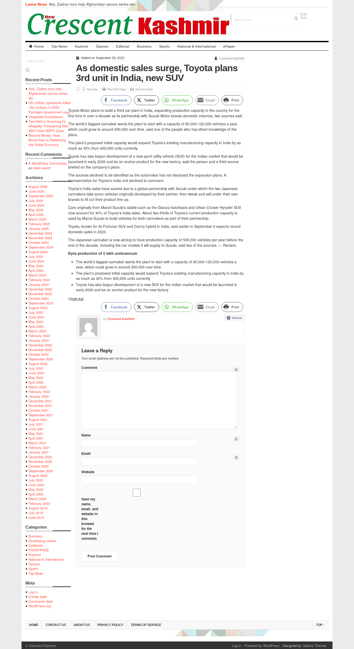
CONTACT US (56, 625)
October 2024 (39, 242)
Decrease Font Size (78, 89)
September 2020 (41, 470)
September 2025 (41, 195)
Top (320, 625)
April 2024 (36, 270)
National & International (196, 46)
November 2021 (40, 405)
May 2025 (36, 209)
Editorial (122, 46)
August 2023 (38, 307)
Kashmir (81, 46)
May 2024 (36, 265)
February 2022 (39, 391)
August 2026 (38, 186)
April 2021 (36, 438)
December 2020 (40, 456)
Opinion (102, 46)
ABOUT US (82, 625)
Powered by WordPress (262, 645)
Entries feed (38, 596)
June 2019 (36, 517)
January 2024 (39, 284)
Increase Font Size (83, 89)
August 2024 (38, 251)
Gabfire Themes (314, 645)
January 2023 (39, 340)
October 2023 (39, 298)
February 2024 (39, 279)
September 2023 (41, 303)
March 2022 (37, 386)
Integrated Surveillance (46, 116)
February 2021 (39, 447)
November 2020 (40, 461)
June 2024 (36, 261)
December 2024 (40, 233)
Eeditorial (36, 545)
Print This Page (116, 89)
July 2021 (36, 424)
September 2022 (41, 358)
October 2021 (39, 410)
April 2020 (36, 494)
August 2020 (38, 475)
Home (39, 46)
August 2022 (38, 363)
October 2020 (39, 466)
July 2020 (36, 480)
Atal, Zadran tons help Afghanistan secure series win (92, 4)
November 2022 (40, 349)
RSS (304, 16)
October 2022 (39, 354)
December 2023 (40, 289)
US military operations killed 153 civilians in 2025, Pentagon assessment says (49, 107)
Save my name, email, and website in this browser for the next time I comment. (89, 519)
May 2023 (36, 321)
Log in (33, 591)
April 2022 (36, 382)
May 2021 (36, 433)
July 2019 (36, 512)
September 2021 (41, 414)
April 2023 (36, 326)
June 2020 (36, 484)
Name (86, 435)
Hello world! (42, 167)
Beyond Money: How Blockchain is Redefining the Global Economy (47, 140)
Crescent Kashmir (231, 58)
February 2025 (39, 223)
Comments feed (40, 601)
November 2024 (40, 237)
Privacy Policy (110, 625)
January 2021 (39, 452)
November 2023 (40, 293)
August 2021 (38, 419)
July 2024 (36, 256)
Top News (59, 46)
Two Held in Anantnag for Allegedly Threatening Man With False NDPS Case (48, 126)
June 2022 (36, 372)
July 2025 (36, 200)
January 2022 (39, 396)
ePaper (229, 46)
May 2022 (36, 377)
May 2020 (36, 489)
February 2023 (39, 335)
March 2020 (37, 498)
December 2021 (40, 400)
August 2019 (38, 508)
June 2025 (36, 205)
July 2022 (36, 368)
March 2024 (37, 275)
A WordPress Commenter (48, 163)
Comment (89, 367)
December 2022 (40, 344)
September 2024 (41, 247)
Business (144, 46)
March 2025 (37, 219)
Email (86, 453)
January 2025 (39, 228)
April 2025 (36, 214)
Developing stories (42, 540)
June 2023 (36, 317)
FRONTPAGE (39, 550)
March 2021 (37, 442)
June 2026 (36, 191)
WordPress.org (40, 605)
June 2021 (36, 428)
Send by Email (144, 89)
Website (237, 318)
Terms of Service (146, 625)
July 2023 (36, 312)
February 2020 (39, 503)
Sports (164, 46)
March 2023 (37, 331)
